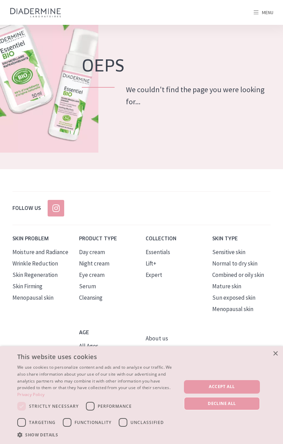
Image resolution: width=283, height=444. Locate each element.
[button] (97, 435)
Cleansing (91, 297)
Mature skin (226, 286)
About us (157, 338)
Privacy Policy (31, 394)
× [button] (275, 353)
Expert (154, 275)
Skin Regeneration (35, 275)
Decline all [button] (222, 403)
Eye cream (92, 275)
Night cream (94, 263)
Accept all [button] (222, 386)
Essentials (158, 252)
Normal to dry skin (234, 263)
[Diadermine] (35, 13)
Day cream (92, 252)
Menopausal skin (32, 297)
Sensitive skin (228, 252)
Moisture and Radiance (40, 252)
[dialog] (141, 395)
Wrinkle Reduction (35, 263)
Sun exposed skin (233, 297)
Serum (87, 286)
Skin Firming (27, 286)
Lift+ (151, 263)
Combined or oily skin (238, 275)
